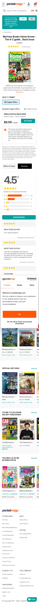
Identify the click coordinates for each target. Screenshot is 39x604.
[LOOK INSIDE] (19, 82)
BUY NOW (28, 121)
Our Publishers (6, 539)
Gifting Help (23, 537)
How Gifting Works (25, 534)
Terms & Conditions (8, 557)
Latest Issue (7, 32)
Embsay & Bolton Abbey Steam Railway (27, 349)
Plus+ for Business (8, 543)
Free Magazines (7, 531)
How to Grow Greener (27, 397)
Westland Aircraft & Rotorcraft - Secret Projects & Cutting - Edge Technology (9, 349)
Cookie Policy (6, 561)
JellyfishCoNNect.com (27, 586)
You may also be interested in (10, 458)
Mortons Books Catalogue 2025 (9, 397)
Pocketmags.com (25, 578)
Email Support (24, 523)
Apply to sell (6, 592)
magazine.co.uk (25, 582)
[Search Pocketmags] (4, 11)
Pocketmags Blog (8, 535)
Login (4, 596)
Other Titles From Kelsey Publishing (11, 412)
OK (19, 314)
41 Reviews (26, 47)
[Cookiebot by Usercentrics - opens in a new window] (28, 279)
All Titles (5, 520)
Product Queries (7, 574)
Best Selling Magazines (9, 527)
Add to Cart (11, 355)
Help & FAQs (23, 520)
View (4, 355)
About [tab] (32, 285)
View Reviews (19, 217)
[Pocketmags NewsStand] (14, 4)
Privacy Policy (6, 546)
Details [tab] (19, 285)
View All (34, 368)
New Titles (5, 523)
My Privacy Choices (8, 565)
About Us (22, 574)
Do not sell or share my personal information (19, 322)
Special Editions (10, 368)
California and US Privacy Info (7, 552)
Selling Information (8, 588)
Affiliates (5, 578)
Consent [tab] (7, 285)
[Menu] (3, 4)
